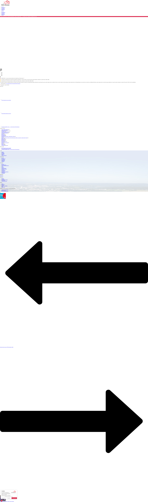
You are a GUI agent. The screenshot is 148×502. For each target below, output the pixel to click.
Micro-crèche (3, 187)
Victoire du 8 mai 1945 (4, 145)
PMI (2, 186)
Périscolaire (3, 140)
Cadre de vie (3, 13)
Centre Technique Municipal (5, 132)
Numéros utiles (3, 170)
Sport (2, 143)
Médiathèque (3, 14)
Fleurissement (3, 135)
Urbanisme (3, 144)
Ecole (2, 133)
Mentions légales (4, 190)
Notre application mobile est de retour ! (6, 113)
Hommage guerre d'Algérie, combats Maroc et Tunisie (8, 136)
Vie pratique (3, 159)
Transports (3, 169)
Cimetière (3, 167)
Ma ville (3, 11)
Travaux (3, 178)
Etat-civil (3, 164)
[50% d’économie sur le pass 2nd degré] (9, 99)
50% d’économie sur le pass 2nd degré (6, 100)
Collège (3, 185)
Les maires (3, 153)
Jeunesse (3, 161)
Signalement (3, 173)
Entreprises (3, 134)
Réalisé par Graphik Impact (5, 191)
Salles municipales (4, 168)
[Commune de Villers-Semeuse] (5, 5)
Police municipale (4, 141)
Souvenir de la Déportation (5, 142)
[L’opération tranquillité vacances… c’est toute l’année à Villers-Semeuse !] (9, 126)
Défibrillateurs (3, 172)
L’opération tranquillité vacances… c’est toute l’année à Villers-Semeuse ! (10, 149)
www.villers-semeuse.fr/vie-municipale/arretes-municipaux (13, 83)
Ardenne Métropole (4, 130)
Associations (3, 131)
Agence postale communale (5, 129)
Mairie (2, 138)
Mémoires (3, 152)
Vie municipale (3, 12)
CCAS (2, 166)
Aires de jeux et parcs (4, 181)
